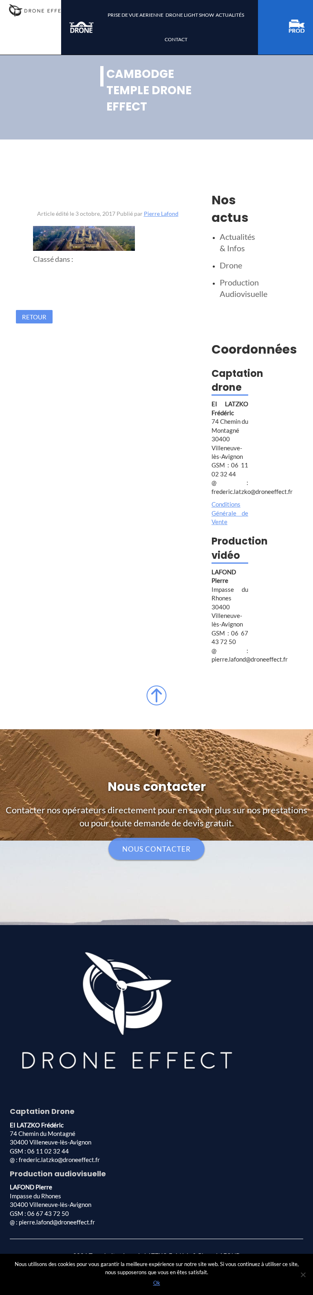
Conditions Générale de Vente (230, 512)
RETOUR (34, 317)
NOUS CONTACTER (156, 848)
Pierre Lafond (161, 213)
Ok (156, 1283)
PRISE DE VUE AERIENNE (135, 15)
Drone (231, 265)
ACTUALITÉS (230, 15)
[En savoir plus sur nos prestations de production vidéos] (301, 27)
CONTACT (176, 39)
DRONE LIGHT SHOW (189, 15)
